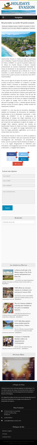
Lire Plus (17, 401)
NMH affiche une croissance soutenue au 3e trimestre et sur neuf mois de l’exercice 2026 (23, 290)
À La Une (13, 28)
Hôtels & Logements (23, 28)
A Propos (4, 434)
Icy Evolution (24, 443)
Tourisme (32, 28)
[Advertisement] (18, 244)
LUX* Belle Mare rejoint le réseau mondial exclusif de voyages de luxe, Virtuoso (22, 323)
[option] (18, 12)
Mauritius (16, 443)
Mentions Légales (7, 431)
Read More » (5, 283)
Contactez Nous (6, 437)
